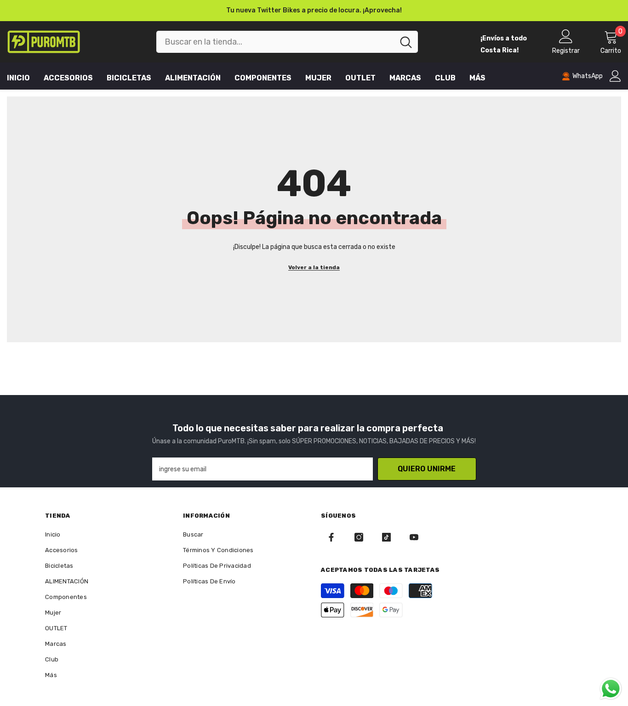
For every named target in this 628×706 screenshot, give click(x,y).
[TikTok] (386, 537)
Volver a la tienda (314, 267)
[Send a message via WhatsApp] (610, 688)
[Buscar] (287, 42)
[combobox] (275, 42)
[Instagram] (358, 537)
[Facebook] (331, 537)
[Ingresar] (615, 76)
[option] (314, 10)
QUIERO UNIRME (427, 468)
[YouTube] (414, 537)
